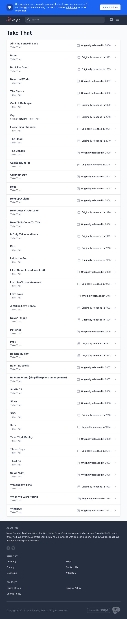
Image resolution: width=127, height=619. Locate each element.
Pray (13, 341)
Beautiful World (19, 79)
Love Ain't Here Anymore (26, 282)
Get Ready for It (20, 162)
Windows (16, 508)
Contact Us (72, 567)
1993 (108, 57)
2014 (108, 164)
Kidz (12, 246)
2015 (108, 260)
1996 (108, 212)
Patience (15, 329)
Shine (13, 401)
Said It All (16, 389)
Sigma (13, 118)
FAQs (68, 561)
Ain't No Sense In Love (24, 43)
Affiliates (71, 573)
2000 (108, 439)
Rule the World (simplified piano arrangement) (38, 377)
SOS (13, 413)
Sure (13, 425)
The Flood (16, 138)
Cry (12, 115)
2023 (108, 462)
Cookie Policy (14, 593)
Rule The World (19, 365)
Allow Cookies (110, 7)
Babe (13, 55)
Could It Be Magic (21, 103)
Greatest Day (18, 174)
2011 (108, 295)
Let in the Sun (18, 258)
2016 (108, 117)
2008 (108, 93)
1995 (108, 69)
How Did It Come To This (25, 222)
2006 (108, 45)
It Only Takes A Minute (24, 234)
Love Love (16, 294)
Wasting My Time (21, 484)
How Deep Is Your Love (24, 210)
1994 (108, 128)
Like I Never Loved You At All (27, 270)
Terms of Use (14, 588)
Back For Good (19, 67)
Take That (15, 47)
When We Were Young (24, 496)
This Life (15, 461)
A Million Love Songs (23, 305)
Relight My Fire (19, 353)
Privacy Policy (73, 588)
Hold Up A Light (19, 198)
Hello (13, 186)
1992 (108, 105)
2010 (108, 140)
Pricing (10, 567)
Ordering (11, 561)
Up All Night (17, 472)
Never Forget (18, 317)
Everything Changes (22, 127)
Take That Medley (21, 437)
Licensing (12, 573)
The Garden (17, 150)
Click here (71, 7)
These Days (17, 449)
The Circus (17, 91)
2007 (108, 81)
